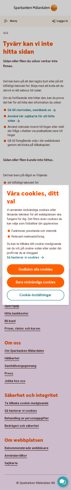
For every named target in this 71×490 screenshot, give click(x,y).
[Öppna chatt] (62, 481)
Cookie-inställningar (35, 295)
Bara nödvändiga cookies (35, 282)
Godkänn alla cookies (36, 269)
